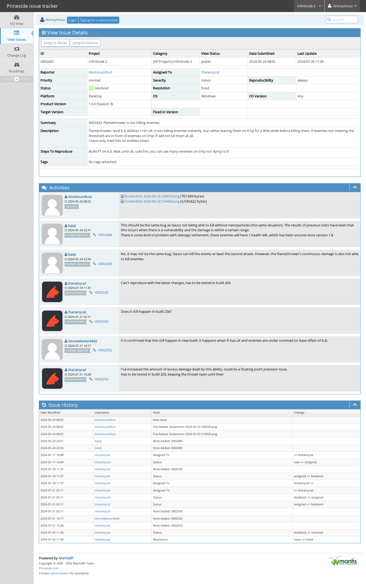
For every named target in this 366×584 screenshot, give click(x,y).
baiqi (72, 225)
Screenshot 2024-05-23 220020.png (152, 196)
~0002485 (104, 263)
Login (73, 20)
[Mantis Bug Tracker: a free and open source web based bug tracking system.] (343, 560)
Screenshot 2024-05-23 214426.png (152, 201)
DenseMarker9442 (82, 341)
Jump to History (85, 42)
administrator (59, 573)
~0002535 (100, 292)
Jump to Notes (55, 42)
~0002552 (104, 350)
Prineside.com (48, 568)
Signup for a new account (99, 20)
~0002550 (100, 321)
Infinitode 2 (306, 5)
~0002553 (100, 379)
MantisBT (66, 558)
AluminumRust (101, 72)
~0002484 (104, 234)
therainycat (210, 72)
